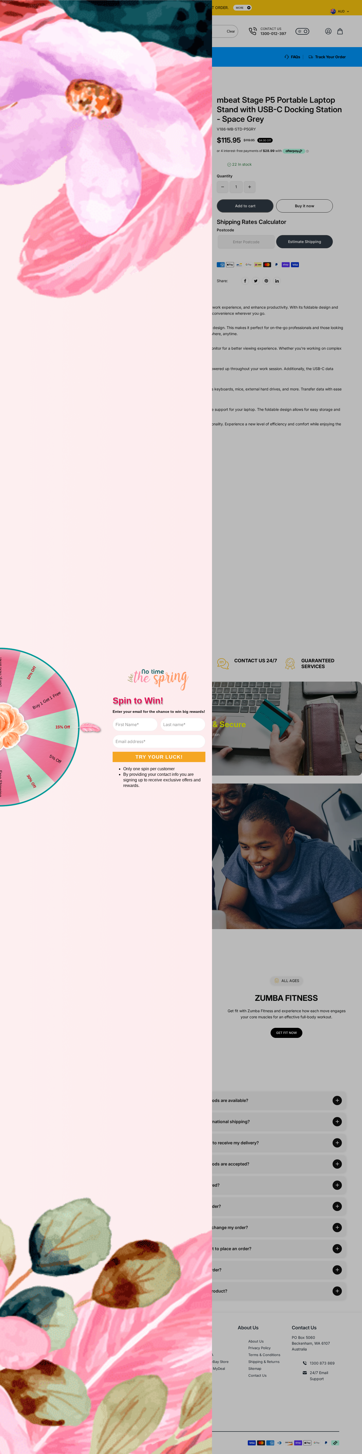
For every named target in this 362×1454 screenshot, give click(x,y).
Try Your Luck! (159, 757)
